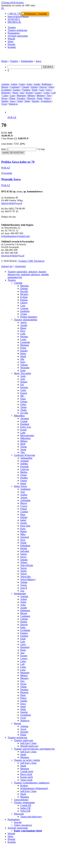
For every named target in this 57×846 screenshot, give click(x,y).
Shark (23, 356)
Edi (22, 384)
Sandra (4, 101)
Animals (24, 460)
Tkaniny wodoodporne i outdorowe (32, 782)
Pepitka (24, 477)
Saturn (23, 554)
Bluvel (23, 503)
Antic (23, 376)
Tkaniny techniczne (17, 30)
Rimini (23, 548)
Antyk (23, 322)
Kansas (24, 300)
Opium (23, 401)
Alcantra (24, 418)
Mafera (23, 472)
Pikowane (19, 813)
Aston (22, 84)
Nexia (4, 98)
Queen (23, 480)
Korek (23, 429)
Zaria (22, 370)
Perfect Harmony (28, 316)
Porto (39, 98)
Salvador (24, 551)
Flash (34, 89)
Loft (53, 92)
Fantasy (17, 89)
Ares (22, 379)
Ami (22, 492)
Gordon (24, 511)
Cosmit (23, 421)
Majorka (24, 285)
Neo (49, 95)
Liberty (24, 302)
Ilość (3, 149)
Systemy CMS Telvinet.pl (31, 261)
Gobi (22, 333)
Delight (24, 288)
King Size (25, 525)
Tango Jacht (26, 780)
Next (22, 540)
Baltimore (47, 84)
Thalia (23, 410)
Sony (22, 362)
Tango (23, 407)
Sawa (38, 61)
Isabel (23, 520)
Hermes (24, 336)
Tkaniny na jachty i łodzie (27, 760)
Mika (22, 534)
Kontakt (12, 47)
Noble (23, 542)
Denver (43, 87)
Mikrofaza (25, 438)
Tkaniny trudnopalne (24, 802)
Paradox (21, 98)
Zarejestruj (20, 266)
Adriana (24, 726)
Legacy (38, 92)
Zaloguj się (6, 266)
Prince (47, 98)
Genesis (24, 308)
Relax (23, 353)
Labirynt (24, 469)
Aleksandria (26, 458)
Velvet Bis (25, 576)
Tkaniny (12, 27)
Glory (48, 89)
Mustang (24, 345)
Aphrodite (25, 500)
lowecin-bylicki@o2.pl (12, 255)
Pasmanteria (14, 33)
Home (4, 61)
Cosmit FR (25, 805)
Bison (23, 328)
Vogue (23, 585)
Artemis (5, 84)
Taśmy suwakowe (23, 825)
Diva (22, 331)
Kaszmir (24, 466)
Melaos (31, 95)
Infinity (24, 517)
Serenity (24, 732)
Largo (23, 339)
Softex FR (25, 808)
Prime (23, 734)
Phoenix (31, 98)
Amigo (23, 494)
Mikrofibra (19, 415)
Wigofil (11, 38)
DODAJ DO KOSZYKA (13, 153)
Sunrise (35, 101)
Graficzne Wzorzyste (24, 455)
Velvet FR (25, 811)
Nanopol (24, 537)
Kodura (24, 785)
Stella (27, 101)
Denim (34, 87)
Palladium (25, 545)
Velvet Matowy (28, 579)
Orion (23, 404)
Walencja (13, 104)
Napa (23, 398)
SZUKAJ (48, 67)
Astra (29, 84)
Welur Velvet (20, 486)
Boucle (17, 723)
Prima (23, 348)
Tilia (22, 452)
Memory (41, 95)
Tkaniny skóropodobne (25, 319)
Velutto (23, 582)
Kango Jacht (26, 777)
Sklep (10, 41)
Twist (4, 104)
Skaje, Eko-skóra (22, 373)
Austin (36, 84)
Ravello (24, 291)
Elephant (24, 424)
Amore (23, 497)
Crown (23, 506)
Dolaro (23, 381)
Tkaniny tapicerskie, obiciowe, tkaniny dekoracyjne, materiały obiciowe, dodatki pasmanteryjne (28, 274)
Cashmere (15, 87)
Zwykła (24, 412)
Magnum (21, 95)
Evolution (6, 89)
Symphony (46, 101)
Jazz (22, 92)
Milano (23, 441)
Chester (25, 87)
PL (2, 8)
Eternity (24, 387)
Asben (14, 84)
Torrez (23, 568)
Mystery (24, 294)
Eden (51, 87)
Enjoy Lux (25, 427)
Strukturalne (27, 61)
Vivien (23, 314)
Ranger (24, 350)
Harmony (6, 92)
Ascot (23, 729)
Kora (22, 528)
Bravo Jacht (26, 774)
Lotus (5, 95)
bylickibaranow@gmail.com (15, 236)
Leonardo (25, 342)
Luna (12, 95)
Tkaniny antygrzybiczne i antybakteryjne (34, 748)
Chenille (18, 283)
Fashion (26, 89)
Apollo (23, 325)
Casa (22, 305)
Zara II (23, 588)
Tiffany (24, 562)
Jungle (23, 523)
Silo (22, 359)
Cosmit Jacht (26, 771)
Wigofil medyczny (29, 746)
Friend (23, 508)
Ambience (25, 489)
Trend (23, 449)
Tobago (24, 364)
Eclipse (24, 297)
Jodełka (24, 463)
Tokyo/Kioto (26, 565)
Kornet (29, 92)
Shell (22, 444)
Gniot (23, 390)
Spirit (20, 101)
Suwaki (18, 822)
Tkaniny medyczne (23, 740)
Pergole (11, 44)
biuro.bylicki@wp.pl (11, 203)
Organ (23, 475)
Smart (23, 483)
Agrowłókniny (21, 799)
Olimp (12, 98)
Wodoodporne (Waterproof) (34, 788)
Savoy (23, 556)
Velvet (23, 573)
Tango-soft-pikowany (31, 816)
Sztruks (24, 559)
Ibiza (22, 514)
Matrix (23, 531)
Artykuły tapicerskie (18, 36)
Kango (23, 393)
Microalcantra (27, 435)
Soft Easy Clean (28, 743)
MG (22, 396)
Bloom (4, 87)
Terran (23, 446)
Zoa (22, 590)
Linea (47, 92)
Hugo (15, 92)
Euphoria (24, 311)
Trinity (23, 571)
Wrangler (24, 367)
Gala (41, 89)
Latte (22, 432)
